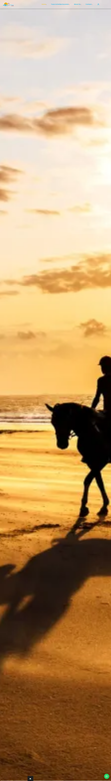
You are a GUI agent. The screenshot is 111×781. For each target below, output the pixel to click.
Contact (89, 4)
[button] (106, 776)
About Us (77, 4)
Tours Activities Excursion (60, 4)
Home (44, 4)
